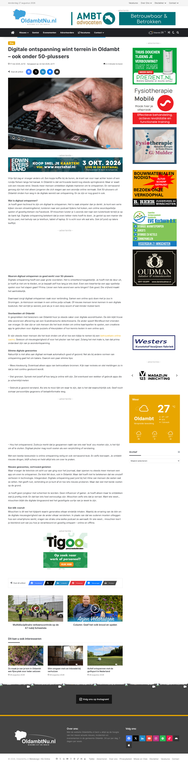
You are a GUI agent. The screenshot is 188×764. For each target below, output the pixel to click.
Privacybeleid (126, 759)
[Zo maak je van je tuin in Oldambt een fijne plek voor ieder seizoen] (25, 655)
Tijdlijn (92, 759)
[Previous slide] (132, 375)
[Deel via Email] (57, 72)
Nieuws (22, 32)
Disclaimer (159, 3)
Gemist (35, 32)
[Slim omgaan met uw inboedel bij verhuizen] (65, 655)
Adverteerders (67, 32)
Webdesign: (35, 759)
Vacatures (133, 3)
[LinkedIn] (43, 72)
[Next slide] (177, 375)
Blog (12, 43)
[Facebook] (29, 72)
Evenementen (49, 32)
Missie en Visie (140, 759)
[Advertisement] (65, 252)
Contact (172, 3)
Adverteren (102, 759)
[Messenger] (50, 72)
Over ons (145, 3)
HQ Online (45, 759)
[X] (36, 72)
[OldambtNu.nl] (35, 17)
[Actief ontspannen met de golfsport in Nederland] (105, 655)
